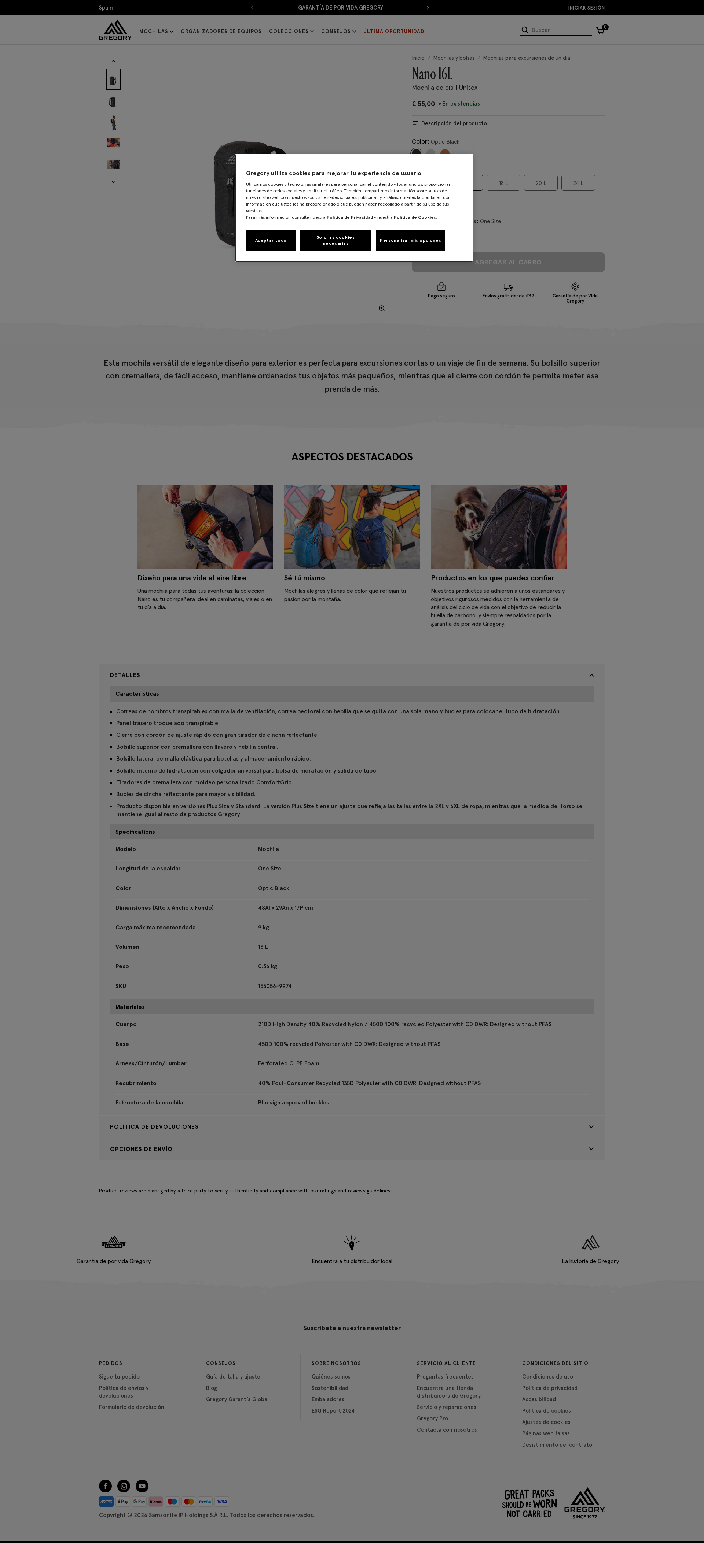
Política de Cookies (415, 217)
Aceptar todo (271, 240)
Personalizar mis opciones (410, 240)
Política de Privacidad (350, 217)
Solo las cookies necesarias (336, 240)
